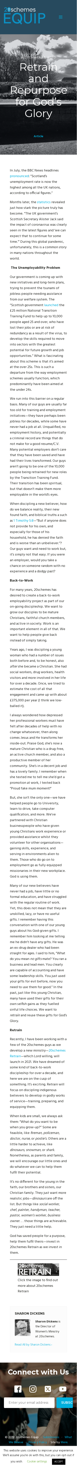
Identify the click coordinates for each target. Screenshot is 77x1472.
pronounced (19, 176)
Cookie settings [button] (37, 1461)
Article (38, 136)
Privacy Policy (38, 1442)
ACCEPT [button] (58, 1462)
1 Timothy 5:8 (23, 521)
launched (51, 305)
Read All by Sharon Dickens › (33, 1344)
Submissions (51, 1437)
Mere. (64, 1442)
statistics (44, 202)
